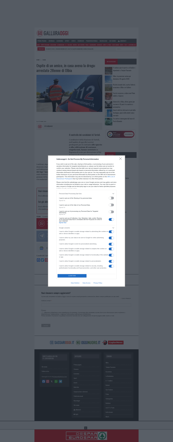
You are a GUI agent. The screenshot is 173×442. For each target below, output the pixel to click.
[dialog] (86, 221)
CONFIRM (72, 275)
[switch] (111, 198)
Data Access (86, 283)
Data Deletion (75, 283)
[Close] (121, 159)
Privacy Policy (98, 283)
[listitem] (86, 194)
